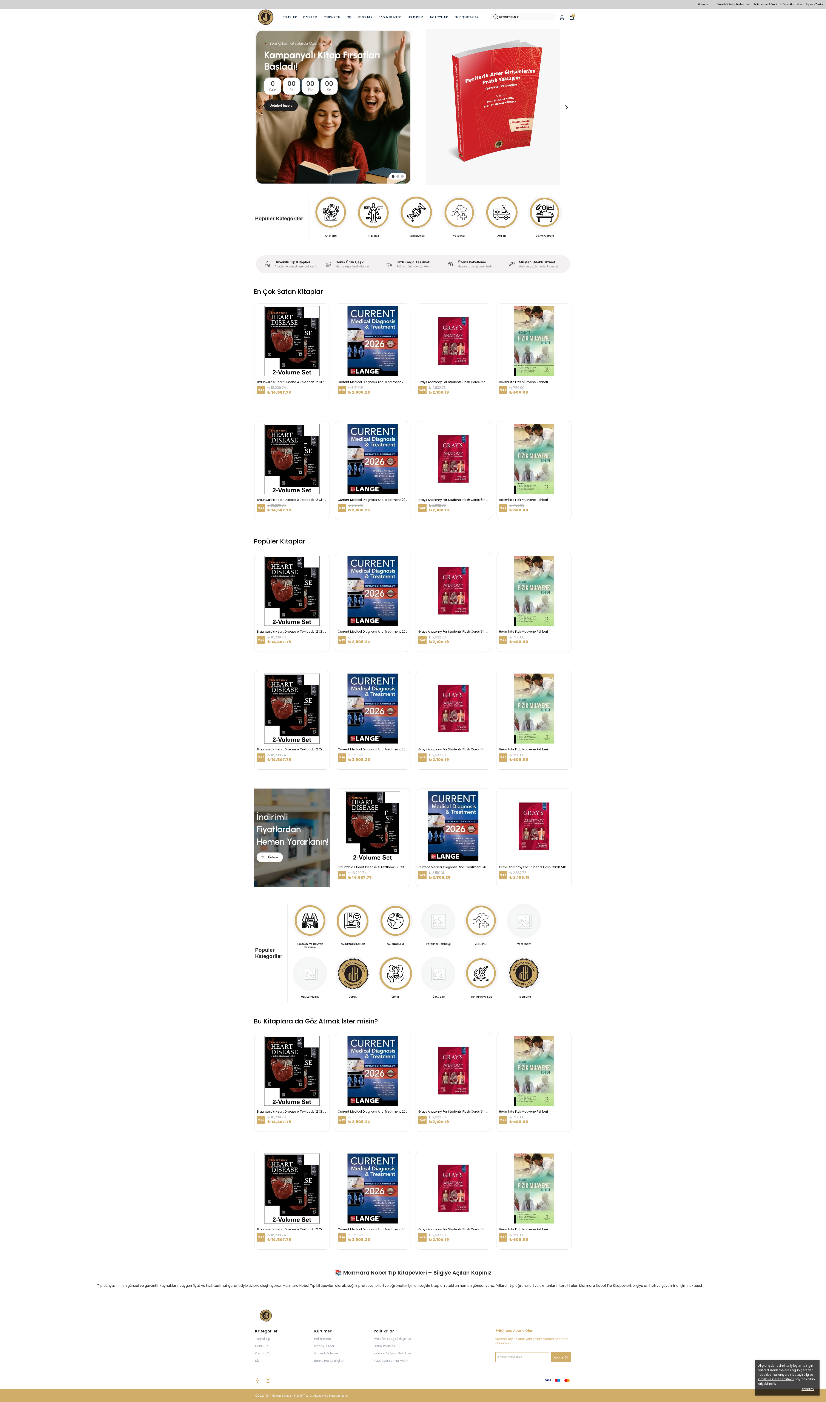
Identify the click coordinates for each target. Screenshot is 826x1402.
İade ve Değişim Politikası (392, 1353)
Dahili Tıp (261, 1346)
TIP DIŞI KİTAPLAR (466, 17)
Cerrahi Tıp (263, 1353)
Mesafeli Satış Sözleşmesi (733, 4)
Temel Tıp (262, 1339)
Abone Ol (561, 1357)
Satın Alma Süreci (765, 4)
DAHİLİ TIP (310, 17)
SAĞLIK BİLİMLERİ (390, 17)
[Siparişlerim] (562, 17)
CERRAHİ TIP (332, 17)
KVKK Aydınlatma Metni (391, 1361)
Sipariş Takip (814, 4)
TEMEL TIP (290, 17)
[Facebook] (257, 1380)
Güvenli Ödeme (326, 1353)
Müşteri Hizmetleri (791, 4)
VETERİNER (365, 17)
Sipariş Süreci (324, 1346)
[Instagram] (268, 1380)
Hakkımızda (706, 4)
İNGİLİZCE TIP (439, 17)
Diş (257, 1361)
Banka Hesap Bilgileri (329, 1361)
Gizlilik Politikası (385, 1346)
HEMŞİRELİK (415, 17)
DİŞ (349, 17)
